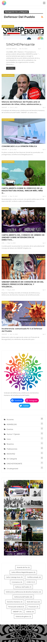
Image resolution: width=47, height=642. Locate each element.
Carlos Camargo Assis (14, 577)
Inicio (9, 439)
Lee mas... (10, 68)
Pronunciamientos (8, 75)
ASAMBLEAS (12, 424)
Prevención (33, 607)
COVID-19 (31, 582)
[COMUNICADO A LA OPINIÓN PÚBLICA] (23, 131)
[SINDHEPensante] (23, 37)
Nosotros (10, 444)
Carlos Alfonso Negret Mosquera (23, 572)
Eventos (10, 429)
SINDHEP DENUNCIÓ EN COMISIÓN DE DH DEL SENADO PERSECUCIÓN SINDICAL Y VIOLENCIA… (23, 284)
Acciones (5, 208)
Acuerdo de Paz (23, 567)
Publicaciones (12, 449)
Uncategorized (12, 469)
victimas (30, 612)
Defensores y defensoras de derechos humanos (23, 592)
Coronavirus (17, 582)
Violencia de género (23, 616)
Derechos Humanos (14, 602)
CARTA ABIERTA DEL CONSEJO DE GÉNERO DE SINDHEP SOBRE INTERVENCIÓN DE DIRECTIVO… (23, 237)
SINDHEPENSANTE (7, 26)
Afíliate (35, 629)
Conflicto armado (34, 577)
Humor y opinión (13, 434)
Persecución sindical (16, 607)
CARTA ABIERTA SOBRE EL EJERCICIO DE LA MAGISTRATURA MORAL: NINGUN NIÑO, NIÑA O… (22, 190)
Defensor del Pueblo (23, 587)
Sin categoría (12, 459)
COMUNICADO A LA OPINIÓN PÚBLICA (19, 146)
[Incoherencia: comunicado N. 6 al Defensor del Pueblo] (23, 313)
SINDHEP (17, 612)
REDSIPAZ (11, 454)
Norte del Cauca (33, 602)
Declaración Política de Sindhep (20, 629)
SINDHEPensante (20, 44)
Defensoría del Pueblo (23, 597)
